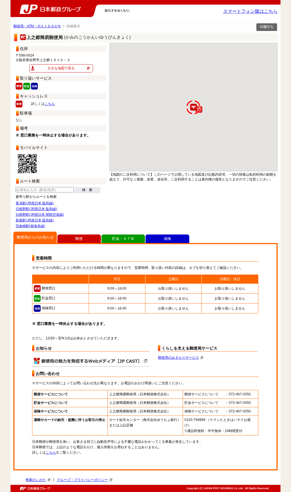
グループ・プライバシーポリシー (82, 480)
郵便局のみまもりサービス (178, 358)
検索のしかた (36, 480)
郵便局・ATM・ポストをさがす (37, 26)
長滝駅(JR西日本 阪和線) (35, 203)
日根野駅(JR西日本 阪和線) (36, 209)
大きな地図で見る (61, 68)
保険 (167, 238)
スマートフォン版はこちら (250, 11)
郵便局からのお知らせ (35, 237)
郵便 (79, 238)
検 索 (87, 190)
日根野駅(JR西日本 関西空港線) (40, 215)
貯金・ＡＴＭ (123, 238)
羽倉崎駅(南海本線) (30, 226)
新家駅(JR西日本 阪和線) (35, 220)
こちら (50, 104)
